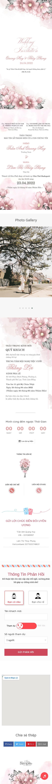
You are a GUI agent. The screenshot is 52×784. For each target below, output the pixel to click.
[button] (19, 308)
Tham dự (11, 625)
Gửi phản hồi (26, 652)
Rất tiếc (41, 625)
